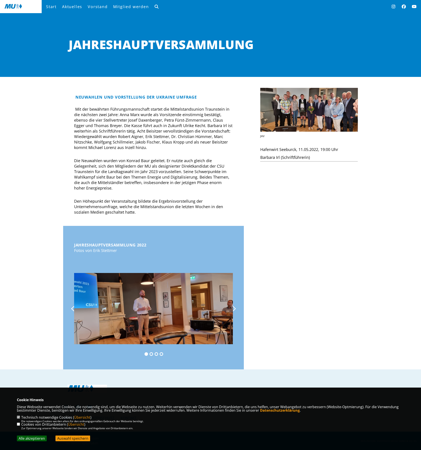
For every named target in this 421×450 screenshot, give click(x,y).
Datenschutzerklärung (280, 410)
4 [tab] (161, 354)
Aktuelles (72, 7)
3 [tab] (156, 354)
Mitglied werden (131, 7)
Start (51, 7)
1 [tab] (146, 354)
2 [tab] (151, 354)
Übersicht (82, 417)
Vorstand (97, 7)
